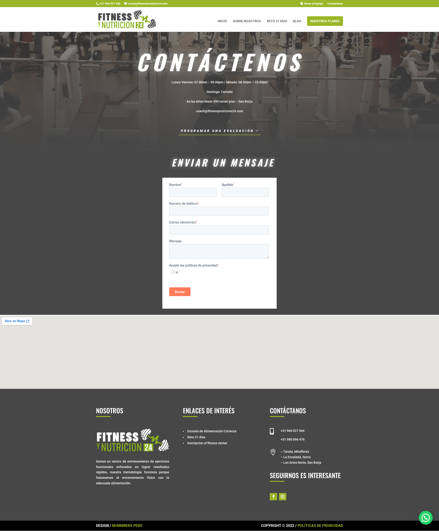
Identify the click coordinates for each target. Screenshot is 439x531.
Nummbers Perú (127, 525)
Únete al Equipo (313, 3)
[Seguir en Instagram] (282, 496)
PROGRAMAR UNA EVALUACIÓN (217, 131)
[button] (426, 518)
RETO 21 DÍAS (277, 21)
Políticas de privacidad (320, 525)
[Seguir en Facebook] (273, 496)
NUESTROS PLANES (325, 21)
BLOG (297, 21)
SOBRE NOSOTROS (247, 21)
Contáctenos (335, 3)
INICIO (222, 21)
